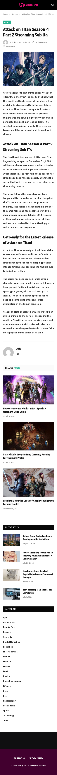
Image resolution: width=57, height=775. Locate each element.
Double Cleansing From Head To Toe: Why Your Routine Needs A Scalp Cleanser (38, 555)
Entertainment (10, 651)
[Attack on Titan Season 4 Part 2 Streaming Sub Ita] (28, 69)
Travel (6, 720)
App (5, 617)
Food (5, 671)
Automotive (9, 622)
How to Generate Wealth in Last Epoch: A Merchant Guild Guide (24, 410)
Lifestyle (7, 686)
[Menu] (5, 5)
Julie (14, 42)
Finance (7, 661)
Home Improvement (12, 681)
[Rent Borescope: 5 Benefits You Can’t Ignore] (11, 594)
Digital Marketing (11, 641)
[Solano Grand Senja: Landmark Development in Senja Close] (11, 540)
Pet (5, 695)
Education (8, 646)
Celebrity (7, 637)
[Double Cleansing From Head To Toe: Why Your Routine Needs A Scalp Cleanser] (11, 556)
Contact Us (19, 758)
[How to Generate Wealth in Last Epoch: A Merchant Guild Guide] (28, 389)
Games (7, 22)
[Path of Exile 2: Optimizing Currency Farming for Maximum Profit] (28, 436)
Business (7, 632)
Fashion (6, 656)
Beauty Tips (8, 627)
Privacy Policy (36, 758)
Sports (6, 710)
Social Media (9, 705)
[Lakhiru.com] (28, 5)
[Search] (52, 5)
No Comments (41, 42)
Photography (9, 700)
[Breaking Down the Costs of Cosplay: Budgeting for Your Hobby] (28, 482)
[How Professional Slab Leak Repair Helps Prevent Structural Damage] (11, 575)
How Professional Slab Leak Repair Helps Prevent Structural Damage (38, 574)
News (5, 691)
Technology (8, 715)
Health (6, 676)
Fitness (6, 666)
